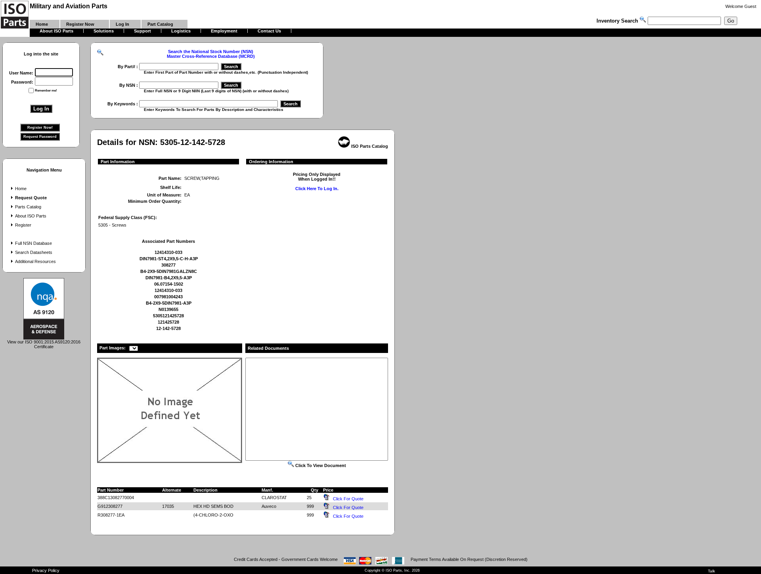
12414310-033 (168, 252)
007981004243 (168, 296)
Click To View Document (320, 465)
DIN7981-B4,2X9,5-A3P (168, 277)
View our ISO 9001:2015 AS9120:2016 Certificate (43, 344)
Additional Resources (35, 261)
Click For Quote (348, 498)
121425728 (168, 322)
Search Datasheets (33, 252)
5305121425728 (168, 315)
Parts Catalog (28, 206)
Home (21, 188)
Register (23, 225)
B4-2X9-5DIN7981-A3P (168, 303)
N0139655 (168, 309)
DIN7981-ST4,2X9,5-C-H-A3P (169, 258)
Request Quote (31, 197)
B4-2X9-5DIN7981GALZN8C (168, 271)
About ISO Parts (30, 216)
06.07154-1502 (168, 284)
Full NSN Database (33, 243)
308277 (168, 265)
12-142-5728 (168, 328)
